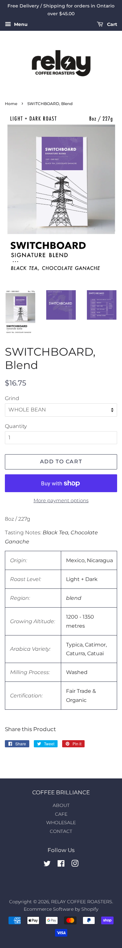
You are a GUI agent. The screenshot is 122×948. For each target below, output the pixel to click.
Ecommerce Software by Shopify (61, 909)
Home (11, 103)
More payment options (61, 500)
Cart (111, 24)
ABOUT (61, 805)
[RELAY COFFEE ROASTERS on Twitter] (47, 864)
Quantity (16, 426)
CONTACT (61, 831)
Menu (20, 24)
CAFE (61, 814)
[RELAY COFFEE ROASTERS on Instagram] (74, 864)
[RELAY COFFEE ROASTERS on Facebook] (61, 864)
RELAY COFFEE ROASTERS (81, 901)
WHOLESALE (61, 822)
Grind (12, 398)
